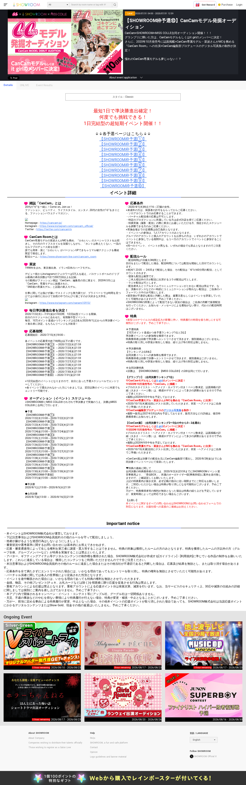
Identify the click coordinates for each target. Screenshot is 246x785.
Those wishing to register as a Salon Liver (49, 747)
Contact (94, 747)
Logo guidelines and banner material (108, 757)
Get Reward (208, 4)
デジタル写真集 (172, 410)
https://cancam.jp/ (51, 222)
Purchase (227, 4)
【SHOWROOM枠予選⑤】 (123, 160)
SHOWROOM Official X (205, 756)
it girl (159, 380)
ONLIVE (24, 85)
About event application (123, 77)
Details (8, 85)
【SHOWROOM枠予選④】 (123, 154)
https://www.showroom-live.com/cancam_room (68, 256)
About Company (36, 738)
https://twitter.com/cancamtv (54, 229)
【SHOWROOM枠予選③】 (123, 149)
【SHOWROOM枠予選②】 (123, 144)
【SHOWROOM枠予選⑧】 (123, 175)
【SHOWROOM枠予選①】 (123, 139)
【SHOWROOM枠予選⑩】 (123, 186)
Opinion (94, 752)
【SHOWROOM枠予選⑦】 (123, 170)
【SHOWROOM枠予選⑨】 (123, 180)
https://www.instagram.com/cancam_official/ (66, 226)
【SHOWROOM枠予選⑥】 (123, 165)
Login (239, 4)
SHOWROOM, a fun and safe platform (109, 742)
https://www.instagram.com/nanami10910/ (65, 302)
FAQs (92, 738)
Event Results (44, 85)
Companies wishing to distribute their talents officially (55, 742)
